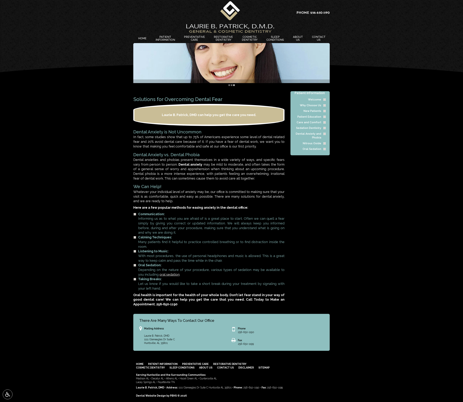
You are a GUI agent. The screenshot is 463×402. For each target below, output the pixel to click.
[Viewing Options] (7, 394)
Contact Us (225, 367)
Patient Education (309, 116)
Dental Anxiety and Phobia (308, 135)
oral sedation (170, 274)
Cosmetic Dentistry (150, 367)
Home (142, 38)
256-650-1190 (320, 13)
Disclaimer (246, 367)
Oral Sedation (312, 149)
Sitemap (264, 367)
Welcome (314, 99)
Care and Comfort (309, 122)
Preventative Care (195, 364)
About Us (206, 367)
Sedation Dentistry (308, 128)
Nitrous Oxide (312, 143)
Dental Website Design (151, 395)
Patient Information (310, 93)
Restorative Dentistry (230, 364)
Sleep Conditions (182, 367)
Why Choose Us (310, 105)
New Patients (312, 111)
